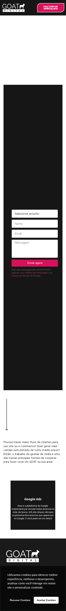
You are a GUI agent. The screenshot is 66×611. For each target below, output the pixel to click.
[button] (31, 7)
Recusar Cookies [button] (20, 600)
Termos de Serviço (21, 275)
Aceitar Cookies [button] (46, 600)
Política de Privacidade (36, 272)
